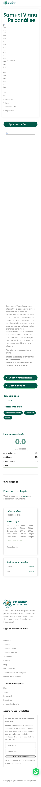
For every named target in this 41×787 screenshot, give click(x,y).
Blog (5, 664)
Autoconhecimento (11, 704)
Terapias (6, 645)
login (24, 496)
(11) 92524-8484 (14, 515)
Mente (6, 688)
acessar (30, 571)
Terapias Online (9, 649)
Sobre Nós (7, 641)
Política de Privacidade (12, 676)
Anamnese (7, 657)
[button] (36, 771)
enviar (31, 566)
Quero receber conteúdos (20, 756)
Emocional (7, 696)
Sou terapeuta (9, 668)
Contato (6, 661)
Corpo (5, 692)
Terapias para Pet (10, 653)
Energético (7, 700)
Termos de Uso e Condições (14, 672)
